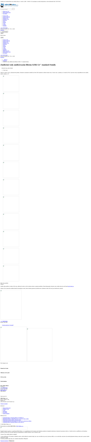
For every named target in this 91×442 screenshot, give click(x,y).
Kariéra (4, 22)
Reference (5, 20)
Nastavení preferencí (4, 440)
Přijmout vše (11, 440)
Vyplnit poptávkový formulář (7, 325)
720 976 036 (3, 27)
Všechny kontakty (4, 403)
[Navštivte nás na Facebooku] (0, 392)
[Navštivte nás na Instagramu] (1, 394)
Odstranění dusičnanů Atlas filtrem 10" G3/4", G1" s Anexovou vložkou (17, 421)
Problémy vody (6, 19)
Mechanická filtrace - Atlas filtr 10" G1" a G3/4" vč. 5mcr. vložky (16, 418)
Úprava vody (5, 15)
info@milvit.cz (71, 286)
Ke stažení (5, 13)
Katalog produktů (6, 16)
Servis (4, 21)
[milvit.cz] (9, 7)
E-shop (4, 24)
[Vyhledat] (13, 9)
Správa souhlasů (6, 413)
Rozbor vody (5, 17)
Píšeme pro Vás (6, 11)
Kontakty (5, 25)
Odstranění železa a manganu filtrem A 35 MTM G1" (13, 417)
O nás (4, 23)
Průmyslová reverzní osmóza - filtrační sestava (12, 419)
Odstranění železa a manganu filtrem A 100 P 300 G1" (13, 422)
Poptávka (2, 30)
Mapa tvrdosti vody (7, 12)
